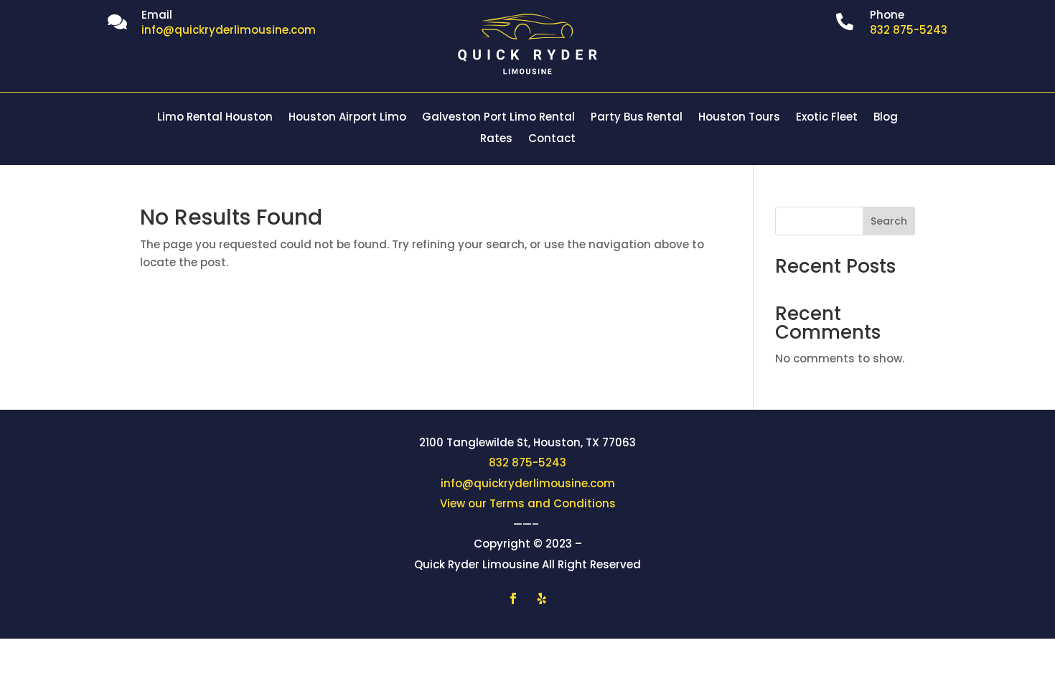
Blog (885, 118)
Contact (552, 139)
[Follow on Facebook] (513, 598)
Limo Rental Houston (215, 118)
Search (889, 221)
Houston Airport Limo (347, 118)
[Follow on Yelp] (541, 598)
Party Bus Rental (637, 118)
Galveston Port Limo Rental (498, 118)
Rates (496, 139)
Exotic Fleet (827, 118)
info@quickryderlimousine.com (528, 483)
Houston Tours (739, 118)
